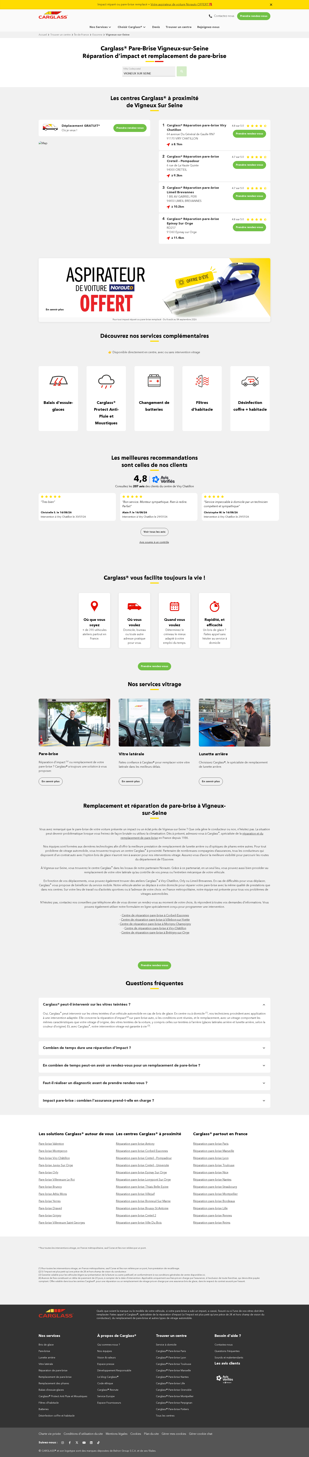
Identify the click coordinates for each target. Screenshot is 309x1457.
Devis (156, 27)
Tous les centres (165, 1416)
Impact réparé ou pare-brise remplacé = (154, 4)
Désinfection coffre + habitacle (250, 406)
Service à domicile (166, 1345)
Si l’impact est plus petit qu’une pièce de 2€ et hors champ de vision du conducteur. (83, 1272)
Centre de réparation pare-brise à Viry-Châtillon (155, 928)
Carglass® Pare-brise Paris (171, 1351)
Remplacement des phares (54, 1383)
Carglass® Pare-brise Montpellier (174, 1396)
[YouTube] (84, 1443)
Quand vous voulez (174, 622)
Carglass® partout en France (221, 1134)
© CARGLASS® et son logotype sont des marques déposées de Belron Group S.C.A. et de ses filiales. (98, 1451)
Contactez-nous (224, 1345)
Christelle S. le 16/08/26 (56, 512)
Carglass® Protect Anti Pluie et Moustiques (63, 1396)
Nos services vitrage (154, 684)
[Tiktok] (98, 1443)
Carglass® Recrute (107, 1390)
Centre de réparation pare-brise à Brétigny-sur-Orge (155, 932)
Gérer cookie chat (200, 1434)
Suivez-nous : (48, 1442)
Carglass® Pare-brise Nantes (172, 1377)
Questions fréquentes (154, 983)
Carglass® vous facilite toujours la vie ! (154, 578)
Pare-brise (48, 754)
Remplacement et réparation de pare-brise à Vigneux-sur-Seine (154, 810)
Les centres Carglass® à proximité (148, 1134)
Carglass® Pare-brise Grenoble (174, 1390)
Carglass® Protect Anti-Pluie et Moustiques (106, 413)
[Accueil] (56, 1314)
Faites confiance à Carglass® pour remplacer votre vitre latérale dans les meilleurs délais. (154, 764)
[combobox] (149, 72)
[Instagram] (62, 1443)
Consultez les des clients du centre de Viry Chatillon (154, 486)
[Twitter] (77, 1443)
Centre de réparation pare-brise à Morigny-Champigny (155, 924)
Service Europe (106, 1396)
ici (204, 1275)
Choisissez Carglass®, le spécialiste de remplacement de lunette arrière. (233, 764)
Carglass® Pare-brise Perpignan (174, 1403)
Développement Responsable (114, 1370)
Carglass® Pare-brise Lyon (171, 1357)
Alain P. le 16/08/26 (134, 512)
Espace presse (105, 1364)
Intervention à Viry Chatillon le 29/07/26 (144, 517)
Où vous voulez (134, 622)
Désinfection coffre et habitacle (57, 1416)
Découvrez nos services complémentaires (154, 336)
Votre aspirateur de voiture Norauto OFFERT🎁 (181, 4)
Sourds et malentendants (229, 1357)
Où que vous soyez (94, 622)
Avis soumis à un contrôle (154, 542)
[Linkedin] (91, 1443)
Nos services (49, 1336)
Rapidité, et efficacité (215, 622)
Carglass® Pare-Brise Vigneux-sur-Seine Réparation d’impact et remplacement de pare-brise (154, 52)
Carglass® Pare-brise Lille (170, 1383)
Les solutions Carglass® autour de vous (76, 1134)
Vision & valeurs (106, 1357)
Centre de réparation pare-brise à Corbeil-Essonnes (155, 915)
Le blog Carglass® (108, 1377)
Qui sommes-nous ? (108, 1345)
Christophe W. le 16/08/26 (221, 512)
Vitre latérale (131, 754)
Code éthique (105, 1383)
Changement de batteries (154, 406)
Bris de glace (46, 1345)
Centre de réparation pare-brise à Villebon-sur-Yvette (155, 919)
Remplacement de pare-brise (55, 1377)
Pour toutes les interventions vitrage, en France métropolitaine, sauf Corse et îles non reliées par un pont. (93, 1248)
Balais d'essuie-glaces (58, 406)
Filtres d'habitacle (202, 406)
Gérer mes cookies (174, 1434)
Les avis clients (227, 1363)
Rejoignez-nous (208, 27)
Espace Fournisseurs (109, 1403)
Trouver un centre (179, 27)
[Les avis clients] (242, 1379)
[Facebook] (70, 1443)
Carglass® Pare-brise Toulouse (173, 1364)
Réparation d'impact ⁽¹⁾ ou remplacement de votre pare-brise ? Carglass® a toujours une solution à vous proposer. (73, 767)
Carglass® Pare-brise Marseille (173, 1370)
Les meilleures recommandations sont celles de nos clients (154, 462)
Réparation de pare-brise (53, 1370)
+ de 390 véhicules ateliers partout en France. (94, 634)
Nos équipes (104, 1351)
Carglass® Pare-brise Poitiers (172, 1409)
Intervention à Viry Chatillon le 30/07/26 (63, 517)
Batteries (44, 1409)
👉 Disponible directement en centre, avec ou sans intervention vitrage (154, 352)
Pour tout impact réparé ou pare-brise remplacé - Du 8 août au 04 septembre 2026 (155, 320)
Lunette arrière (213, 754)
